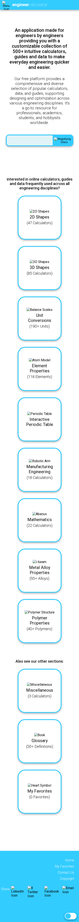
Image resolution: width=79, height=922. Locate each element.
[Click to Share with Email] (68, 892)
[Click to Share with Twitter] (35, 896)
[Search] (62, 140)
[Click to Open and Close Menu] (6, 5)
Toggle (70, 916)
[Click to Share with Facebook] (53, 895)
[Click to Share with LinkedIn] (19, 895)
